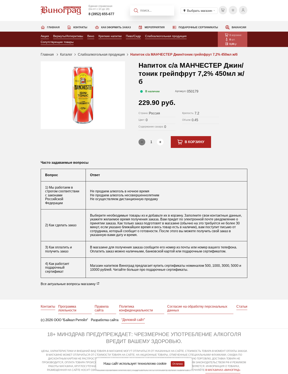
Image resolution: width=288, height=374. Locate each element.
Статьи (241, 306)
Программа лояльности (67, 308)
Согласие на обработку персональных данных (197, 308)
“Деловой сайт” (133, 320)
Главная (53, 27)
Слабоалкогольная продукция (166, 36)
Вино (90, 36)
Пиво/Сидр (133, 36)
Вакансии (239, 27)
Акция (45, 36)
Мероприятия (155, 27)
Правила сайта (102, 308)
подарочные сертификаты (166, 269)
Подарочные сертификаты (198, 27)
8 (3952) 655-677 (101, 14)
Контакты (80, 27)
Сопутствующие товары (57, 42)
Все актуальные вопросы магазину (68, 284)
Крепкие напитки (110, 36)
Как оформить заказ (116, 27)
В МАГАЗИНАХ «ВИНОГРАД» (222, 370)
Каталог (66, 54)
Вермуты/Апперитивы (68, 36)
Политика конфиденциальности (136, 308)
